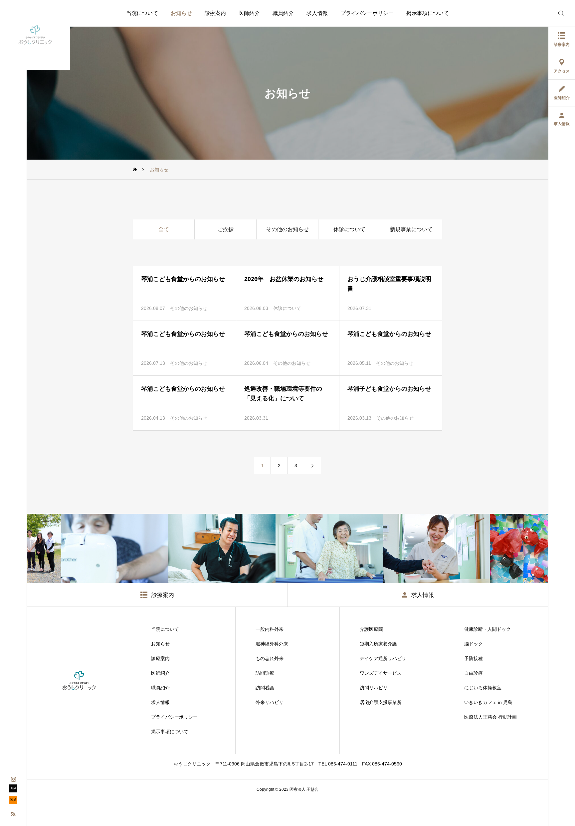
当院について (142, 13)
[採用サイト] (13, 802)
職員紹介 (283, 13)
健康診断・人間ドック (487, 629)
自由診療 (473, 673)
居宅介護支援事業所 (381, 702)
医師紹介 (249, 13)
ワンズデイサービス (381, 673)
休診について (349, 229)
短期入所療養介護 (378, 643)
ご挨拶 (226, 229)
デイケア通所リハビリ (383, 658)
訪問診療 (265, 673)
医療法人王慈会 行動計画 (490, 717)
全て (163, 229)
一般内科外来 (270, 629)
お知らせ (181, 13)
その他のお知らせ (287, 229)
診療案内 (215, 13)
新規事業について (411, 229)
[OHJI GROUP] (13, 790)
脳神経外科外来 (272, 643)
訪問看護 (265, 687)
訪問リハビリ (374, 687)
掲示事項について (427, 13)
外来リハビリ (270, 702)
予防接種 (473, 658)
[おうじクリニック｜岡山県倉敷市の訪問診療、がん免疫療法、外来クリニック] (35, 35)
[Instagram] (13, 778)
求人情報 (317, 13)
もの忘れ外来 (270, 658)
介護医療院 (371, 629)
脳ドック (473, 643)
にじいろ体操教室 (482, 687)
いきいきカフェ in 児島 (488, 702)
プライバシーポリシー (367, 13)
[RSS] (13, 813)
